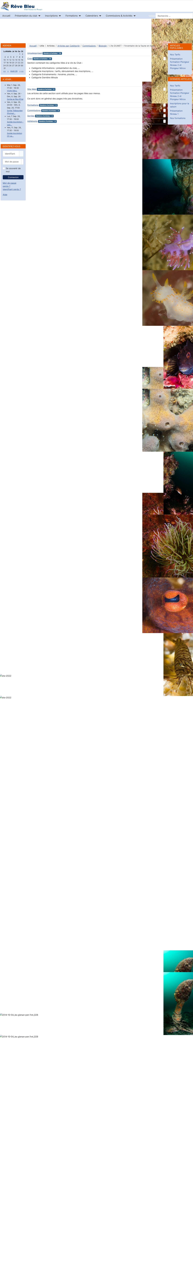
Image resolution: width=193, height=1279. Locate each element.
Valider (152, 16)
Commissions (34, 110)
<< (4, 71)
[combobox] (174, 16)
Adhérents (32, 121)
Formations (72, 15)
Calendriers (91, 15)
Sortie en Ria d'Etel (15, 99)
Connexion (13, 177)
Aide (5, 194)
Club (29, 58)
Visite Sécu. (12, 91)
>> (22, 71)
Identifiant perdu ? (12, 189)
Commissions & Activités (119, 15)
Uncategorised (34, 53)
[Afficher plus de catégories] (164, 58)
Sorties (30, 115)
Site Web (31, 89)
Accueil (6, 15)
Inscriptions (51, 15)
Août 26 (13, 71)
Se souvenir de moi (13, 170)
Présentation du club (26, 15)
